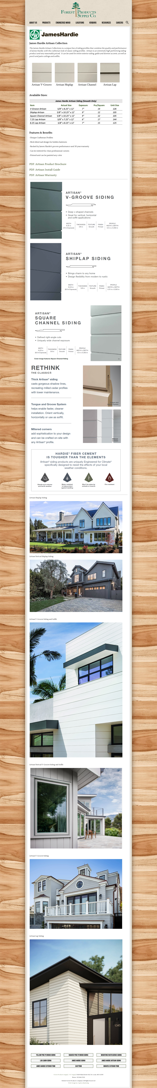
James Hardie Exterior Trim (45, 1066)
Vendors (92, 22)
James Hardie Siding (78, 1060)
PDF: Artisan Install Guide (44, 169)
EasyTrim (78, 1066)
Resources (106, 22)
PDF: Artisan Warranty (43, 175)
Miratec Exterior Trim (111, 1066)
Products (46, 22)
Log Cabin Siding (45, 1060)
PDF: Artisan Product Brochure (47, 164)
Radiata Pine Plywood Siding (78, 1055)
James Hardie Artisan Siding (111, 1060)
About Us (33, 22)
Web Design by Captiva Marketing (78, 1083)
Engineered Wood (63, 22)
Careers (119, 22)
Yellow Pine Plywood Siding (45, 1055)
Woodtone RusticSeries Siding (111, 1055)
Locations (80, 22)
